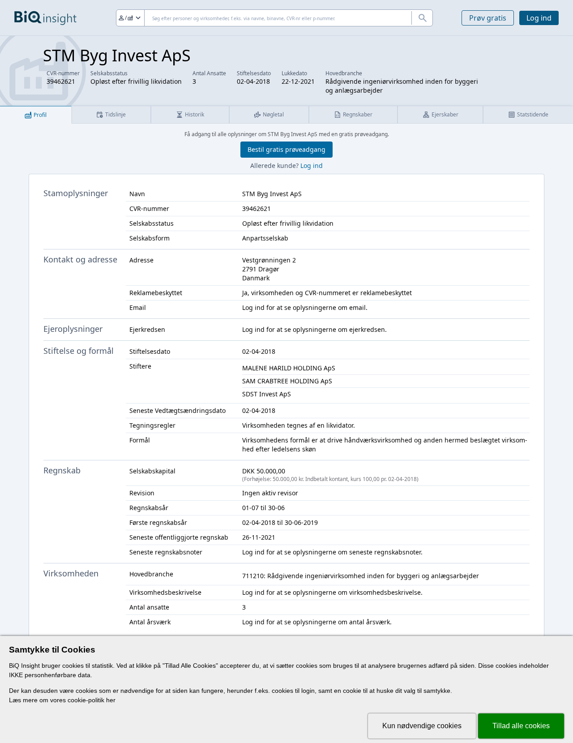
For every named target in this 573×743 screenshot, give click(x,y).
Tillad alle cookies (521, 726)
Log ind (539, 18)
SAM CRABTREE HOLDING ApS (287, 381)
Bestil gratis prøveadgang (286, 149)
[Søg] (422, 18)
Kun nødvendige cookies (422, 726)
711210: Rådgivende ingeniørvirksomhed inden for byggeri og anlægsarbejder (360, 575)
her (110, 700)
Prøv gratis (487, 18)
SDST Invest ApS (266, 394)
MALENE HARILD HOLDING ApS (288, 368)
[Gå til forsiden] (45, 18)
